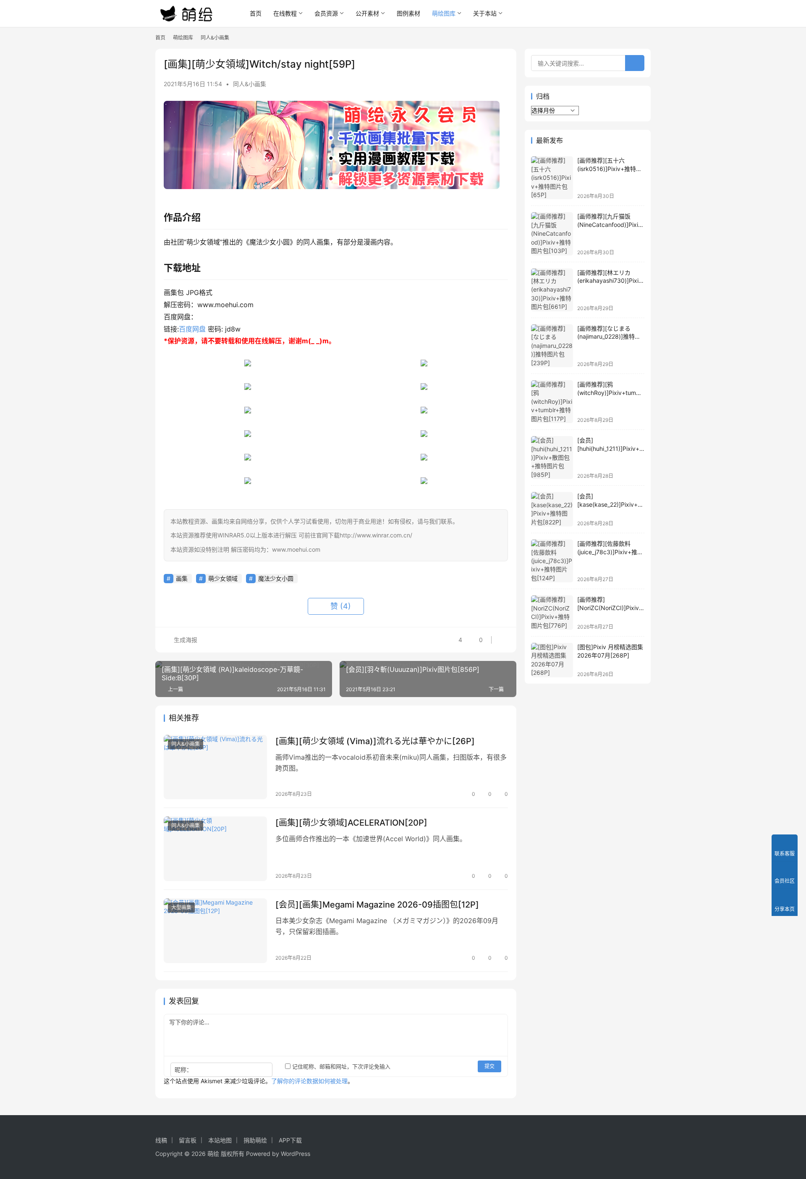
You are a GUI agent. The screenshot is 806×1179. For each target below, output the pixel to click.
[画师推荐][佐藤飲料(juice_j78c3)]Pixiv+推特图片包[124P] (610, 551)
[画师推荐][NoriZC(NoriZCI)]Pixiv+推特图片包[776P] (610, 607)
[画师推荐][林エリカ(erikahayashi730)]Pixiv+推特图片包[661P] (609, 280)
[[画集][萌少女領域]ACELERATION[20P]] (215, 848)
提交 (489, 1066)
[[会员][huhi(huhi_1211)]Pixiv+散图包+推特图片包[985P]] (552, 457)
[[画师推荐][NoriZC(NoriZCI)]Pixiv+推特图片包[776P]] (552, 612)
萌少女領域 (223, 578)
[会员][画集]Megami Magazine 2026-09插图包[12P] (377, 905)
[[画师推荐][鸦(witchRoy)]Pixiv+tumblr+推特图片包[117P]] (552, 401)
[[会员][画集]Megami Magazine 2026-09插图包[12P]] (215, 930)
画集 (182, 578)
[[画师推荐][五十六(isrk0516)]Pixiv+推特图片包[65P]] (552, 177)
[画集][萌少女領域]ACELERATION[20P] (351, 823)
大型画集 (181, 907)
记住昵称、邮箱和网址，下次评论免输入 (340, 1066)
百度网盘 (192, 329)
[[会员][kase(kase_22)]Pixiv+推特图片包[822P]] (552, 509)
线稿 (161, 1140)
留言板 (187, 1140)
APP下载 (290, 1140)
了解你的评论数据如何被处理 (309, 1080)
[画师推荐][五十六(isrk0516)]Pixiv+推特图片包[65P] (609, 168)
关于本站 (485, 13)
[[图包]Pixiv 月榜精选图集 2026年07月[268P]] (552, 660)
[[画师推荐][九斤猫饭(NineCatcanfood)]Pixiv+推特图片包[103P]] (552, 233)
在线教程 (285, 13)
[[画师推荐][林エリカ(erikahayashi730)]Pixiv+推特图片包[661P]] (552, 289)
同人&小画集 (249, 83)
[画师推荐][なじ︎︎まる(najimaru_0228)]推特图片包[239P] (609, 336)
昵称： (183, 1069)
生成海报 (184, 639)
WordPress (295, 1153)
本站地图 (220, 1140)
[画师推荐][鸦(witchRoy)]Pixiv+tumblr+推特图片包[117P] (610, 392)
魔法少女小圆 (275, 578)
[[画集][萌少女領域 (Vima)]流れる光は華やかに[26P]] (215, 767)
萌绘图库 (443, 13)
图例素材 (408, 13)
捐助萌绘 (255, 1140)
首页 (256, 13)
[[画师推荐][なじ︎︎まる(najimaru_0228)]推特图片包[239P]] (552, 345)
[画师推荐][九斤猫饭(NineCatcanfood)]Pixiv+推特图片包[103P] (609, 224)
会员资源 (326, 13)
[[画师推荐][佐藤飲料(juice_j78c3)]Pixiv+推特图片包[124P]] (552, 560)
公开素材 (367, 13)
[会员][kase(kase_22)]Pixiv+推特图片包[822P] (610, 504)
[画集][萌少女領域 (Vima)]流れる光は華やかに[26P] (375, 741)
